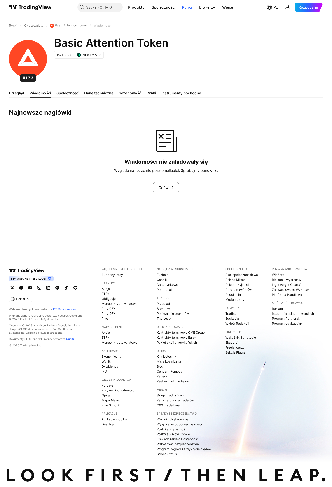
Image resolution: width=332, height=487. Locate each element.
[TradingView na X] (12, 287)
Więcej (228, 7)
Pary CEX (108, 308)
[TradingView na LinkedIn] (48, 287)
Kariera (162, 376)
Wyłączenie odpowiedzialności (179, 424)
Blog (160, 366)
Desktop (108, 424)
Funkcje (162, 275)
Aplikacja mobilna (114, 419)
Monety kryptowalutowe (119, 303)
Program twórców (238, 289)
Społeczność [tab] (67, 93)
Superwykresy (112, 275)
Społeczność (163, 7)
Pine (105, 318)
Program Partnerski (286, 318)
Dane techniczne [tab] (98, 93)
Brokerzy (207, 7)
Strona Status (167, 454)
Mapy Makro (111, 400)
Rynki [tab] (151, 93)
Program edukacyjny (287, 323)
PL (276, 7)
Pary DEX (108, 313)
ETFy (105, 294)
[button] (148, 7)
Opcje (106, 395)
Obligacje (109, 299)
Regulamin (233, 294)
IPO (104, 371)
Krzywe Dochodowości (118, 390)
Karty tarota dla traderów (175, 400)
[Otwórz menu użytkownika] (287, 7)
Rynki (187, 7)
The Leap (164, 318)
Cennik (162, 280)
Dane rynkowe (167, 285)
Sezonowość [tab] (130, 93)
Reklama (278, 308)
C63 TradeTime (168, 405)
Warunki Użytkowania (173, 419)
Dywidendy (110, 366)
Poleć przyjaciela (237, 285)
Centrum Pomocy (169, 371)
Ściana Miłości (235, 280)
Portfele (107, 385)
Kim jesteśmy (166, 356)
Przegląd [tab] (16, 93)
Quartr (70, 339)
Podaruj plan (166, 289)
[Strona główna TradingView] (30, 7)
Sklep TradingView (170, 395)
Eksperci (231, 342)
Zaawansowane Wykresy (290, 289)
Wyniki (106, 361)
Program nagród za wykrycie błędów (184, 449)
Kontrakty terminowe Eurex (176, 337)
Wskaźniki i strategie (240, 337)
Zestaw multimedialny (173, 381)
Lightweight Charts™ (287, 285)
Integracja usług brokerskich (293, 313)
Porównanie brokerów (173, 313)
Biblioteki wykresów (286, 280)
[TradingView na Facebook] (21, 287)
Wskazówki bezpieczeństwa (178, 444)
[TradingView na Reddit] (75, 287)
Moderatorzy (234, 299)
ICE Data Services (64, 309)
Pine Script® (111, 405)
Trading (231, 313)
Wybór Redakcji (237, 323)
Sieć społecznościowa (241, 275)
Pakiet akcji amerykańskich (177, 342)
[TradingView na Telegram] (57, 287)
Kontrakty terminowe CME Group (181, 332)
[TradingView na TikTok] (66, 287)
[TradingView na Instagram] (39, 287)
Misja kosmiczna (169, 361)
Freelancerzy (235, 347)
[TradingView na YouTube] (30, 287)
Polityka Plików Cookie (173, 434)
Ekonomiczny (111, 356)
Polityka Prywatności (172, 429)
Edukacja (232, 318)
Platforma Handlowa (287, 294)
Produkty (136, 7)
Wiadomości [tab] (40, 93)
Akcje (106, 289)
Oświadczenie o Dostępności (178, 439)
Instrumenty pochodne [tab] (181, 93)
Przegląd (163, 303)
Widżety (278, 275)
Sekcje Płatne (235, 352)
